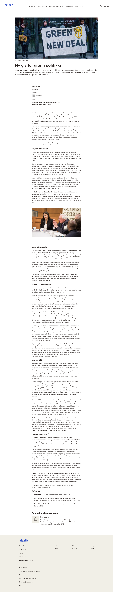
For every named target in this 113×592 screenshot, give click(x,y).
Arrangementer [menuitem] (69, 6)
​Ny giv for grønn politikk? (38, 65)
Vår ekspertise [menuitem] (32, 6)
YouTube (92, 548)
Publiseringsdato (36, 86)
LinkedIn (74, 545)
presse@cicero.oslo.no (26, 560)
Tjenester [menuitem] (39, 6)
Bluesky (92, 545)
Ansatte (55, 545)
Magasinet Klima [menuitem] (60, 6)
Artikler (19, 15)
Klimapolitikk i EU (39, 102)
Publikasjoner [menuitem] (52, 6)
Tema (33, 99)
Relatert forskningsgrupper (45, 513)
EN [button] (108, 6)
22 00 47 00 (22, 549)
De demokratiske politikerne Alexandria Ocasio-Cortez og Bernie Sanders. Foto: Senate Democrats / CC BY (56, 239)
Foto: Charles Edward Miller (21, 60)
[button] (8, 6)
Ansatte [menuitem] (76, 6)
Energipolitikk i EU (53, 102)
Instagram (74, 548)
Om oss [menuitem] (81, 6)
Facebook (56, 548)
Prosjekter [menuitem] (44, 6)
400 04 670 (22, 557)
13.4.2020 (35, 89)
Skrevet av (34, 92)
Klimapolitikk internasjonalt (42, 104)
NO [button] (105, 6)
